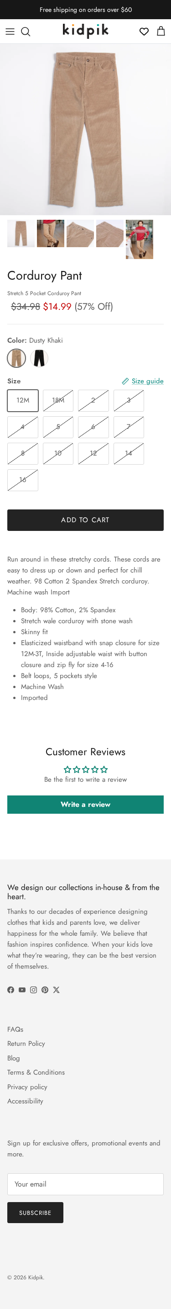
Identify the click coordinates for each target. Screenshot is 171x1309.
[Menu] (10, 31)
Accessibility (25, 1101)
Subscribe (35, 1212)
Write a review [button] (85, 804)
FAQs (15, 1029)
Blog (13, 1058)
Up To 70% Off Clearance (85, 13)
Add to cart (85, 520)
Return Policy (26, 1044)
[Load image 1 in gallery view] (85, 129)
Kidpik (35, 1277)
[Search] (30, 31)
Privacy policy (27, 1087)
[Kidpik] (86, 31)
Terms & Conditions (36, 1072)
